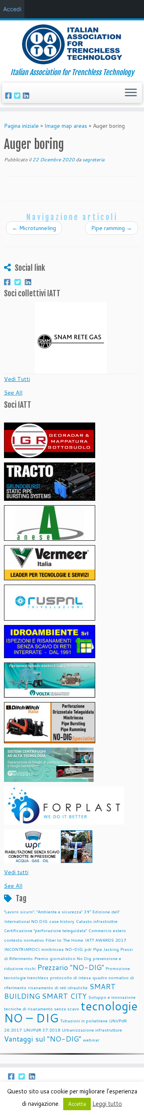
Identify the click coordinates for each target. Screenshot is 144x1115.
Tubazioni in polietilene (84, 1021)
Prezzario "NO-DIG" (70, 967)
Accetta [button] (77, 1103)
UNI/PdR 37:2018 (42, 1030)
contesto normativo (24, 940)
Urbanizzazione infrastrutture (92, 1030)
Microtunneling (34, 228)
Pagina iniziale (21, 126)
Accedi (12, 9)
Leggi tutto (107, 1103)
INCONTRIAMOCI (22, 949)
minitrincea (52, 949)
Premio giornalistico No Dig (62, 958)
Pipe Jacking (106, 949)
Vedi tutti (16, 872)
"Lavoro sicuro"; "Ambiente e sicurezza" (43, 912)
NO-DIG (74, 949)
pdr (88, 949)
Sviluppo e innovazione (112, 997)
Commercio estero (107, 930)
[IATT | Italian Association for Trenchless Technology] (72, 44)
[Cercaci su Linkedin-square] (27, 95)
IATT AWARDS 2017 (105, 940)
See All (13, 393)
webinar (91, 1040)
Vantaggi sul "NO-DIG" (42, 1039)
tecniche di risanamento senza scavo (41, 1009)
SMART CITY (64, 996)
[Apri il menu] (131, 93)
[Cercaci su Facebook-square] (9, 95)
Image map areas (65, 126)
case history (61, 921)
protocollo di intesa (70, 977)
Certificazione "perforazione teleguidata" (45, 930)
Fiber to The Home (64, 940)
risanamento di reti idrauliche (58, 987)
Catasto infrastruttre (97, 921)
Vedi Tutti (17, 379)
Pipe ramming (111, 228)
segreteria (93, 159)
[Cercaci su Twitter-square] (18, 95)
